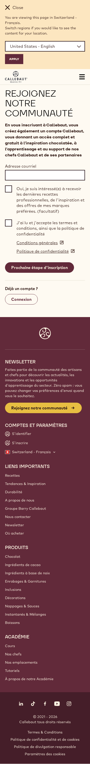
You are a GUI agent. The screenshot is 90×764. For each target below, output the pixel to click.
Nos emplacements (21, 662)
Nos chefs (13, 654)
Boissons (12, 622)
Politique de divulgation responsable (45, 746)
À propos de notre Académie (29, 679)
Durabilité (13, 492)
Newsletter (14, 525)
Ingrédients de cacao (22, 565)
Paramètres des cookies (45, 754)
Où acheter (14, 533)
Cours (10, 646)
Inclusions (13, 589)
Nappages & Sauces (22, 606)
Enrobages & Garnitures (25, 581)
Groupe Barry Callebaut (25, 508)
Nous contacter (18, 517)
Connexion (21, 299)
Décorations (15, 598)
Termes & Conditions (45, 732)
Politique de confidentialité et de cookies (45, 739)
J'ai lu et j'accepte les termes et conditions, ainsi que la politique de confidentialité (50, 228)
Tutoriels (12, 670)
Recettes (12, 475)
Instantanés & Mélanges (25, 614)
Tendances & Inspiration (25, 483)
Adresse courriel (20, 166)
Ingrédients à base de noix (27, 573)
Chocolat (12, 556)
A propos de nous (19, 500)
